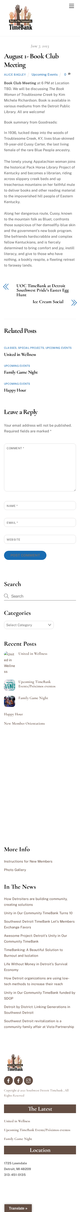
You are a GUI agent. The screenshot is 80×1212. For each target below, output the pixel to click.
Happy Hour (15, 390)
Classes (10, 347)
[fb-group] (18, 1080)
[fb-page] (8, 1080)
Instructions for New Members (28, 861)
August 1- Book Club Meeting (31, 60)
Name (12, 506)
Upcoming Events (45, 74)
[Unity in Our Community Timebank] (20, 28)
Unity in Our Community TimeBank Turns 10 (38, 913)
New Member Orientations (24, 723)
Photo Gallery (15, 870)
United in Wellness (20, 354)
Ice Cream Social (48, 302)
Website (13, 539)
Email (12, 522)
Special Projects (31, 347)
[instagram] (28, 1080)
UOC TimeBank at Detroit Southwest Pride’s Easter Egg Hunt (42, 290)
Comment (15, 448)
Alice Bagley (15, 74)
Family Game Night (21, 372)
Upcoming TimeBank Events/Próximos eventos (37, 684)
